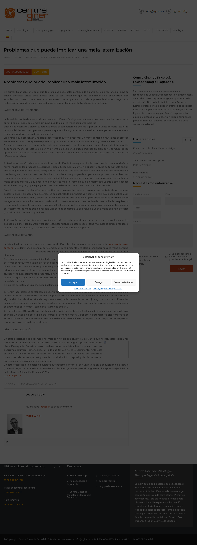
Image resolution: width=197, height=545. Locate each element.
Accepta (73, 282)
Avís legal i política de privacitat (107, 288)
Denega (99, 282)
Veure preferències (124, 282)
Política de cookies (82, 288)
